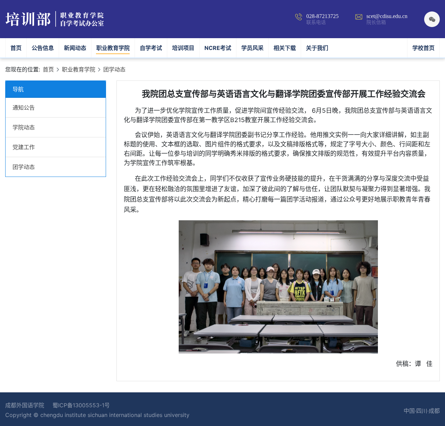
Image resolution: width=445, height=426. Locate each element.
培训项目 (183, 47)
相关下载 (285, 47)
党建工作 (24, 147)
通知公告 (24, 107)
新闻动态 (75, 47)
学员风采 (252, 47)
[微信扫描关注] (432, 19)
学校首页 (423, 47)
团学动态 (114, 69)
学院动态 (24, 127)
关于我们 (317, 47)
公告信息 (43, 47)
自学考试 (151, 47)
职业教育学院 (113, 47)
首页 (18, 47)
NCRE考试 (217, 47)
